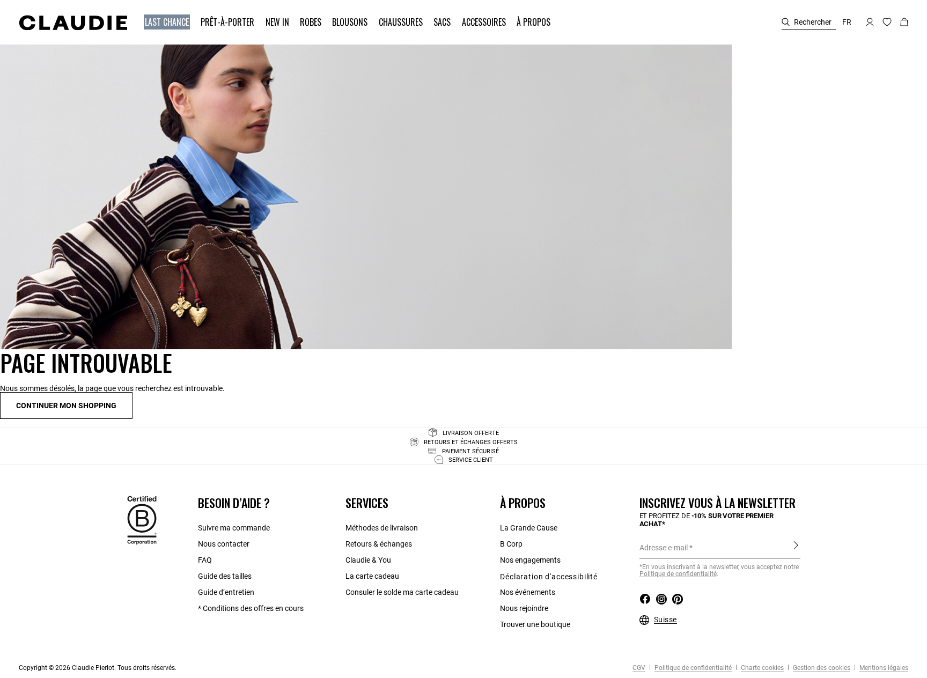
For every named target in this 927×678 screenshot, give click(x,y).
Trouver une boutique (535, 624)
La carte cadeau (372, 576)
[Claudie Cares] (142, 519)
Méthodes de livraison (381, 528)
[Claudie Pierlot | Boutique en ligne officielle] (73, 22)
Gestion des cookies (820, 668)
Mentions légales (883, 668)
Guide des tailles (225, 576)
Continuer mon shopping (66, 405)
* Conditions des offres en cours (251, 608)
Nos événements (527, 592)
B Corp (511, 544)
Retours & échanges (378, 544)
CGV (638, 668)
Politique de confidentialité (678, 574)
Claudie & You (368, 560)
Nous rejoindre (524, 608)
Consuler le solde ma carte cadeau (402, 592)
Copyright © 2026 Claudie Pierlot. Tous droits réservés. (97, 668)
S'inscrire (795, 547)
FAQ (205, 560)
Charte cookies (761, 668)
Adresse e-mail (663, 547)
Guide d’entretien (226, 592)
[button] (168, 22)
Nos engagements (530, 560)
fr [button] (846, 22)
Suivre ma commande (234, 528)
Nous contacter (223, 544)
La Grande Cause (528, 528)
